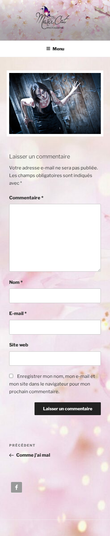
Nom (16, 282)
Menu (58, 48)
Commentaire (26, 198)
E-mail (18, 313)
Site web (18, 345)
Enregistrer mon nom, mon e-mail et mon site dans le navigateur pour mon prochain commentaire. (52, 384)
